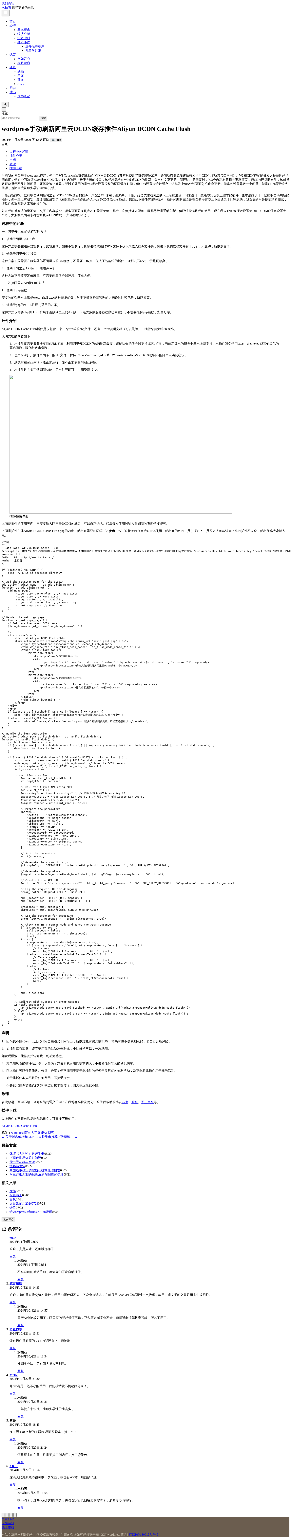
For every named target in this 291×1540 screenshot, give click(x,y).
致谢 (13, 164)
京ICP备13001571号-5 (143, 1534)
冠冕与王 (16, 1195)
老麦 (125, 1102)
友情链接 (8, 1523)
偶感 (20, 71)
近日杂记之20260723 (24, 1203)
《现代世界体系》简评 (25, 1157)
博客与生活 (17, 1166)
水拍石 (6, 7)
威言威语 (16, 1283)
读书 (13, 92)
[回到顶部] (3, 1515)
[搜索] (5, 104)
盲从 (13, 1199)
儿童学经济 (33, 50)
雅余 (134, 1102)
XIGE (14, 1466)
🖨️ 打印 (56, 139)
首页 (13, 21)
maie (13, 1238)
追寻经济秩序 (34, 46)
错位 (13, 1207)
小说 (20, 83)
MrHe (14, 1375)
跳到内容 (8, 3)
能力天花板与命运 (22, 1162)
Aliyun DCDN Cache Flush (19, 1125)
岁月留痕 (23, 63)
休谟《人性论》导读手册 (27, 1153)
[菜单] (6, 13)
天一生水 (147, 1102)
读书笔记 (23, 96)
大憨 (13, 1191)
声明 (13, 160)
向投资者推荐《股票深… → (58, 1137)
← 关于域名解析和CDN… (20, 1137)
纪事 (13, 54)
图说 (13, 88)
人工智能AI (39, 1132)
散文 (20, 79)
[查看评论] (11, 1515)
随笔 (13, 67)
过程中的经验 (19, 151)
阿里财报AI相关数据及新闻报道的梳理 (37, 1174)
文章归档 (8, 1519)
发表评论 (8, 1219)
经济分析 (23, 34)
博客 (51, 1132)
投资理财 (23, 38)
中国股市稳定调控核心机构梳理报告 (35, 1170)
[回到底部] (7, 1515)
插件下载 (16, 168)
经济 (13, 25)
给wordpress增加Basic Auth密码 (31, 1211)
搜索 (43, 117)
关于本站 (8, 1527)
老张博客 (16, 1329)
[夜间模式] (15, 1515)
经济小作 (23, 42)
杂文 (20, 75)
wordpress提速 (20, 1132)
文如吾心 (23, 59)
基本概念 (23, 29)
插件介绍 (16, 155)
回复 (13, 1256)
